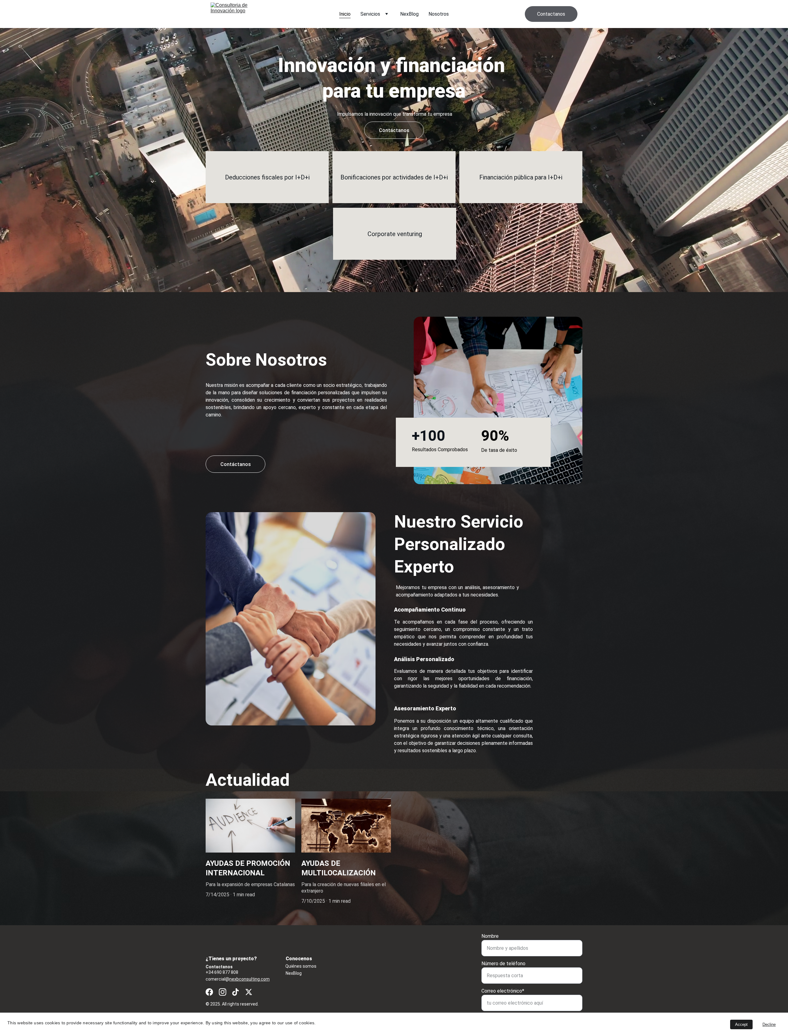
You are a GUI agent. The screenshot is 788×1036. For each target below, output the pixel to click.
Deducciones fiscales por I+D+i (267, 177)
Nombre (490, 936)
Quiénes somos (300, 966)
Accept (741, 1024)
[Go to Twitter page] (248, 992)
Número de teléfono (503, 963)
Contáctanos (235, 464)
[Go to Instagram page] (222, 992)
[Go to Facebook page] (209, 992)
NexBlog (409, 14)
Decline (769, 1024)
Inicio (345, 14)
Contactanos (551, 14)
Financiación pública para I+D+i (520, 177)
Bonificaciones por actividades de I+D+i (394, 177)
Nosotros (438, 14)
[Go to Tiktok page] (235, 992)
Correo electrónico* (502, 991)
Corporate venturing (395, 234)
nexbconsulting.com (249, 979)
